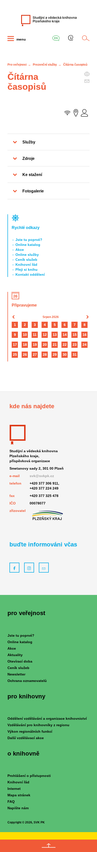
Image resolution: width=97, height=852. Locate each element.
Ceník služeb (26, 260)
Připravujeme (24, 305)
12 (45, 335)
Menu (20, 39)
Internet (14, 789)
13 (55, 335)
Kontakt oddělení (30, 274)
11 (35, 335)
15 (75, 335)
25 (15, 355)
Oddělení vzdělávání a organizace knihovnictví (47, 718)
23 (75, 345)
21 (55, 345)
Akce (19, 250)
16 (85, 335)
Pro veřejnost (17, 64)
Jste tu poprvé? (28, 240)
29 (55, 355)
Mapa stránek (18, 795)
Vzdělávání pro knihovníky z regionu (38, 725)
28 (45, 355)
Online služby (27, 255)
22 (65, 345)
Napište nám (18, 808)
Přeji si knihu (26, 269)
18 (25, 345)
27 (35, 355)
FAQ (11, 802)
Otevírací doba (19, 661)
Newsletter (16, 674)
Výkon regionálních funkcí (29, 731)
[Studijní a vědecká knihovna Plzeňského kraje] (48, 20)
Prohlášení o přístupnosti (29, 776)
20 (45, 345)
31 (75, 355)
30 (65, 355)
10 (25, 335)
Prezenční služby (45, 64)
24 (85, 345)
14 (65, 335)
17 (15, 345)
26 (25, 355)
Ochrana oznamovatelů (27, 681)
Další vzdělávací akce (25, 738)
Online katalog (27, 245)
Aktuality (15, 655)
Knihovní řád (26, 265)
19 (35, 345)
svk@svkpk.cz (42, 476)
